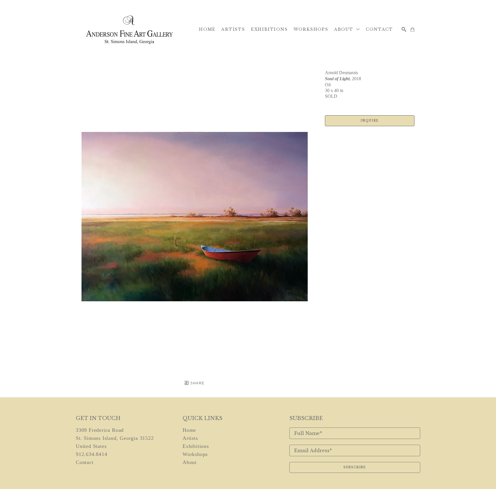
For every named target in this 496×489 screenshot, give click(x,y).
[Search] (404, 29)
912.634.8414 (91, 454)
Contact (85, 462)
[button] (347, 29)
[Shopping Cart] (412, 29)
